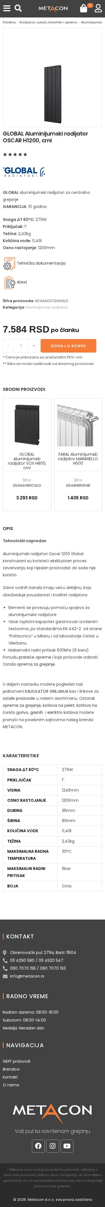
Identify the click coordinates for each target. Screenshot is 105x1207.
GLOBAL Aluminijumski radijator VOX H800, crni (27, 461)
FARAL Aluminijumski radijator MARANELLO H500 (78, 458)
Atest (22, 282)
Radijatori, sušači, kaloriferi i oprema (48, 22)
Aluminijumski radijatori (47, 307)
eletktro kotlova (62, 712)
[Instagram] (52, 1146)
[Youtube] (66, 1146)
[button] (7, 8)
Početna (9, 22)
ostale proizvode (19, 698)
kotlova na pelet (58, 705)
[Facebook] (38, 1146)
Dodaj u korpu (68, 346)
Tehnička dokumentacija (41, 263)
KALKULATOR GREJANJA (46, 691)
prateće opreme (35, 657)
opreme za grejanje (22, 705)
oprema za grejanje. (36, 664)
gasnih (36, 712)
